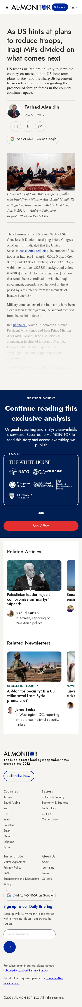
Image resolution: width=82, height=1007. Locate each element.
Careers (47, 878)
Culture (46, 814)
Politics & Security (53, 797)
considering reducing (33, 250)
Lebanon (8, 842)
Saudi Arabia (11, 802)
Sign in (74, 7)
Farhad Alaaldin (41, 106)
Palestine (8, 825)
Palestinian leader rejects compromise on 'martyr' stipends (29, 599)
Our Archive (50, 819)
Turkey (7, 797)
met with (39, 367)
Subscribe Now (18, 776)
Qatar (7, 836)
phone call (20, 324)
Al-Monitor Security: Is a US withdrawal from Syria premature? (31, 695)
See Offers (41, 525)
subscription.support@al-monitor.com (26, 970)
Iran (5, 808)
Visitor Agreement (14, 862)
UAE (6, 814)
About (45, 862)
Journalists (48, 867)
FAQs (6, 873)
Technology (49, 808)
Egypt (6, 830)
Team (45, 873)
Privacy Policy (12, 867)
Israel (6, 819)
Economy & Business (55, 802)
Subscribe (60, 7)
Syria (6, 847)
